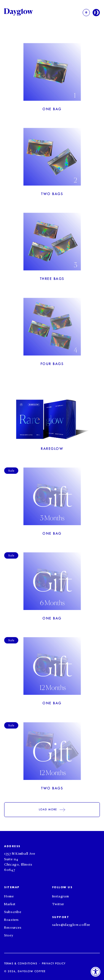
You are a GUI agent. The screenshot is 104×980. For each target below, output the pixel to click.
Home (9, 895)
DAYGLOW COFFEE (31, 971)
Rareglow (52, 448)
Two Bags (52, 193)
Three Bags (52, 278)
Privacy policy (53, 963)
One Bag (52, 109)
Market (10, 903)
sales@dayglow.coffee (71, 924)
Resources (13, 926)
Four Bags (52, 363)
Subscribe (12, 911)
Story (8, 934)
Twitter (58, 903)
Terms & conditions (20, 963)
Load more (48, 809)
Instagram (60, 895)
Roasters (11, 919)
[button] (86, 12)
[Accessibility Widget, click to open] (95, 971)
